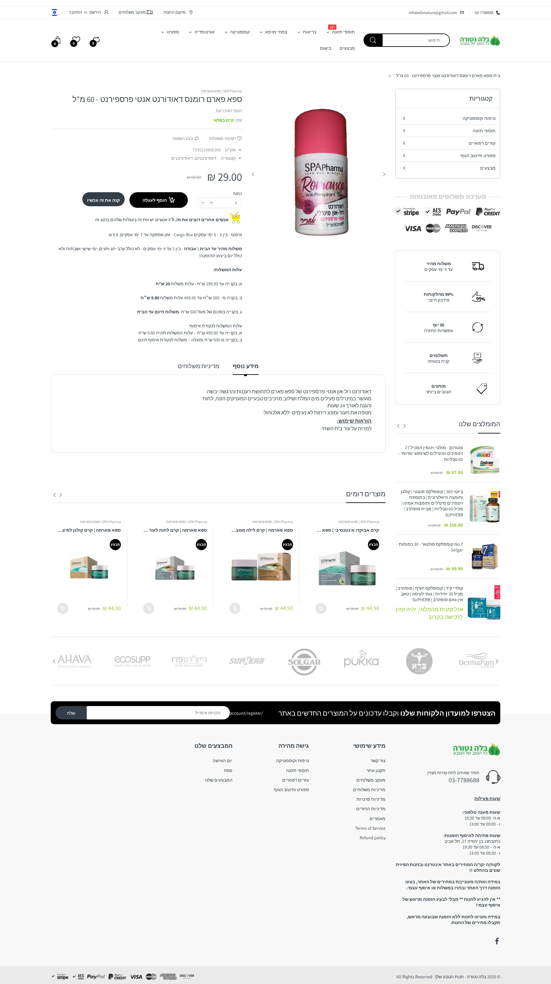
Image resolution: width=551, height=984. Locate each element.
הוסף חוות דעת (229, 110)
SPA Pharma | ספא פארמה (221, 91)
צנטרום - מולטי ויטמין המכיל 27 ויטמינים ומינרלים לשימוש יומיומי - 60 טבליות (431, 453)
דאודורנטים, (205, 158)
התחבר (75, 12)
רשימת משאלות (222, 138)
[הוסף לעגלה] (321, 608)
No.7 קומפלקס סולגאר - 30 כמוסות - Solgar (430, 547)
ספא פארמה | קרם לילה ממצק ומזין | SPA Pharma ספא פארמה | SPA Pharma (261, 530)
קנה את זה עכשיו (103, 200)
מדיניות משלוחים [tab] (198, 366)
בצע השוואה (182, 138)
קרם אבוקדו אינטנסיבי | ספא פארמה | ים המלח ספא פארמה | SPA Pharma (347, 530)
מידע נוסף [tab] (246, 366)
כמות (237, 193)
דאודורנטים (182, 158)
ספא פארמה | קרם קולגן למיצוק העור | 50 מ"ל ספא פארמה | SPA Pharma (89, 530)
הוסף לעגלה (155, 200)
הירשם (95, 12)
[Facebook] (496, 941)
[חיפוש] (373, 40)
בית (496, 75)
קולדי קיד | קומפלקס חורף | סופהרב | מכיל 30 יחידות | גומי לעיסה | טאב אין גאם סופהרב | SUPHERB (429, 593)
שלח (71, 713)
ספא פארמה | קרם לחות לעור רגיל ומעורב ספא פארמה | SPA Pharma (175, 530)
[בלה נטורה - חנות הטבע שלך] (479, 40)
